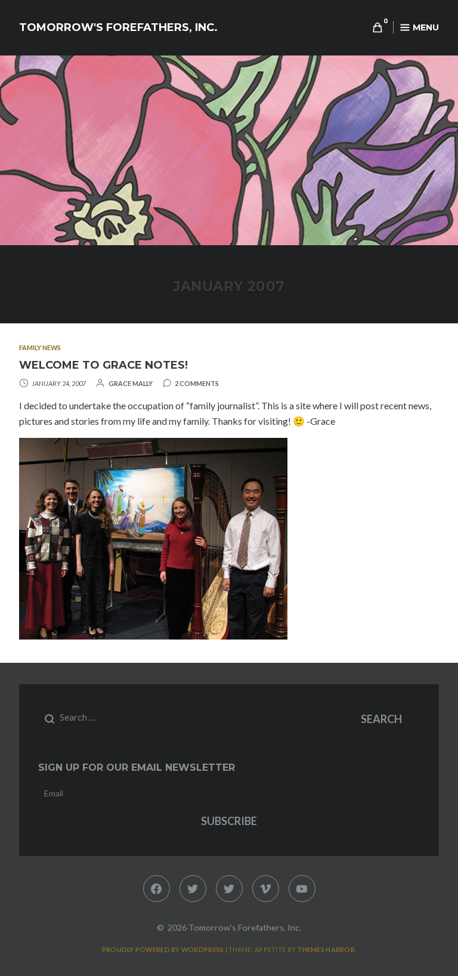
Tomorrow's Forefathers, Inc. (118, 27)
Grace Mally (131, 383)
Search (381, 718)
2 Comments (197, 383)
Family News (40, 347)
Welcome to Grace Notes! (103, 365)
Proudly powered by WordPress (163, 949)
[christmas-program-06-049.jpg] (153, 635)
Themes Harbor (326, 949)
